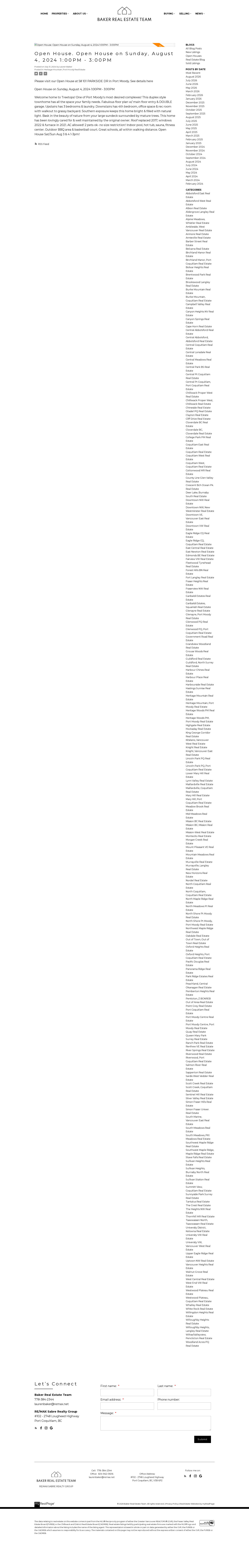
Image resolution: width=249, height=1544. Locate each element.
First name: (108, 1386)
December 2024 (195, 146)
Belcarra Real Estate (197, 248)
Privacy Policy (172, 1504)
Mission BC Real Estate (198, 821)
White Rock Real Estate (199, 1308)
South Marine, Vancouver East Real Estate (198, 1120)
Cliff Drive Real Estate (198, 418)
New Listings (193, 52)
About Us (79, 13)
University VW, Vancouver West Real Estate (198, 1246)
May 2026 (191, 87)
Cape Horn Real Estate (199, 326)
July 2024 (191, 165)
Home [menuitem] (44, 13)
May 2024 (191, 172)
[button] (35, 1428)
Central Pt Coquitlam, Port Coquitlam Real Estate (198, 386)
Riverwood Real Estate (199, 1054)
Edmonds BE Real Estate (200, 555)
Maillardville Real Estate (199, 784)
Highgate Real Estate (198, 725)
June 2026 (192, 84)
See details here (141, 81)
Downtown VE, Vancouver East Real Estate (198, 518)
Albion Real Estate (196, 208)
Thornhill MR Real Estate (200, 1216)
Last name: (165, 1386)
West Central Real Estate (200, 1279)
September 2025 (195, 113)
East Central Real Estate (199, 548)
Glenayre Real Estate (198, 610)
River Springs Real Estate (200, 1050)
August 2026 (193, 76)
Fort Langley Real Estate (200, 577)
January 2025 (193, 143)
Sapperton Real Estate (199, 1072)
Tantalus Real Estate (198, 1201)
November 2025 (195, 106)
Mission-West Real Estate (200, 832)
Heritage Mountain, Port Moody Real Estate (64, 69)
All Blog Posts (194, 48)
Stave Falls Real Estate (199, 1157)
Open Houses (193, 56)
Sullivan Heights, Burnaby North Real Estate (197, 1172)
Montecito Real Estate (198, 836)
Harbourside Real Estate (200, 684)
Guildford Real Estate (198, 658)
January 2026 (193, 98)
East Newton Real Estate (200, 551)
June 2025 (192, 124)
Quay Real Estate (196, 1031)
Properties (59, 13)
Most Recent (193, 73)
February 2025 (194, 139)
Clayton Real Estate (197, 415)
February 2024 (194, 183)
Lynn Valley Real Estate (199, 780)
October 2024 (194, 154)
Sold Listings (193, 63)
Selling (184, 13)
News (199, 13)
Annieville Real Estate (198, 237)
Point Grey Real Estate (199, 1006)
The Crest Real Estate (198, 1205)
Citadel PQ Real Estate (199, 411)
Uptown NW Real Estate (200, 1260)
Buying (168, 13)
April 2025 (191, 132)
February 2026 (194, 95)
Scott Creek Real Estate (199, 1083)
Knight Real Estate (196, 747)
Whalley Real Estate (197, 1305)
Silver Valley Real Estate (199, 1098)
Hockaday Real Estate (198, 729)
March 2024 (193, 180)
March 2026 (192, 91)
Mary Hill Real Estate (198, 795)
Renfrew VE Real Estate (199, 1046)
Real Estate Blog (195, 59)
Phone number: (168, 1399)
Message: (107, 1413)
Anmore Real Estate (197, 234)
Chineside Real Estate (198, 407)
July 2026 (191, 80)
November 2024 (195, 150)
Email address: (111, 1399)
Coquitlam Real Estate (199, 452)
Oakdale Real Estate (197, 935)
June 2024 (192, 169)
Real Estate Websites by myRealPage (197, 1504)
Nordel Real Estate (196, 880)
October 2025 (194, 110)
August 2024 (193, 161)
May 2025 (191, 128)
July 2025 (191, 121)
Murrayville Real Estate (199, 862)
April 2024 (192, 176)
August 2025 (193, 117)
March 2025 (192, 135)
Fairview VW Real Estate (200, 559)
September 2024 (195, 158)
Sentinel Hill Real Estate (199, 1094)
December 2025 (195, 102)
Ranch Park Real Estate (199, 1043)
